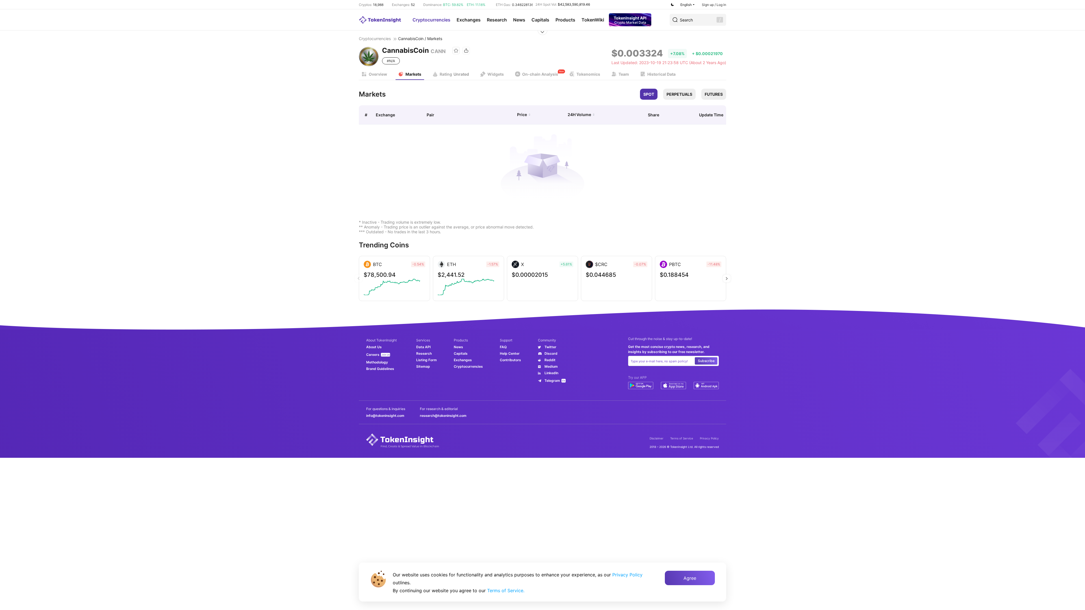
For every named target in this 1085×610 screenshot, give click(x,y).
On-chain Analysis (540, 74)
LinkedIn (551, 373)
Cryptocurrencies (431, 20)
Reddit (549, 360)
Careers (372, 354)
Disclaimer (656, 438)
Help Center (510, 353)
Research (497, 20)
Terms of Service (681, 438)
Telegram (552, 380)
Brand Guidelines (380, 369)
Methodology (377, 362)
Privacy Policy (709, 438)
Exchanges (469, 20)
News (519, 20)
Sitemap (423, 366)
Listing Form (426, 360)
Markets (413, 74)
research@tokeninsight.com (443, 415)
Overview (378, 74)
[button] (726, 278)
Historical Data (661, 74)
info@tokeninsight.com (385, 415)
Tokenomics (588, 74)
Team (624, 74)
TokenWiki (592, 20)
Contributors (510, 360)
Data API (423, 347)
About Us (374, 347)
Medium (551, 366)
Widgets (495, 74)
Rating (454, 74)
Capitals (540, 20)
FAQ (503, 347)
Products (565, 20)
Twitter (550, 347)
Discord (550, 353)
